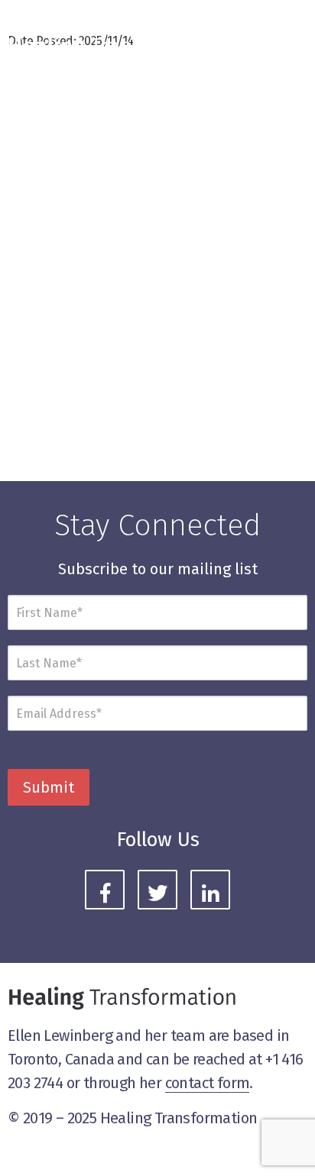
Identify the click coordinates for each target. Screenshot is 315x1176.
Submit (48, 787)
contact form (207, 1083)
